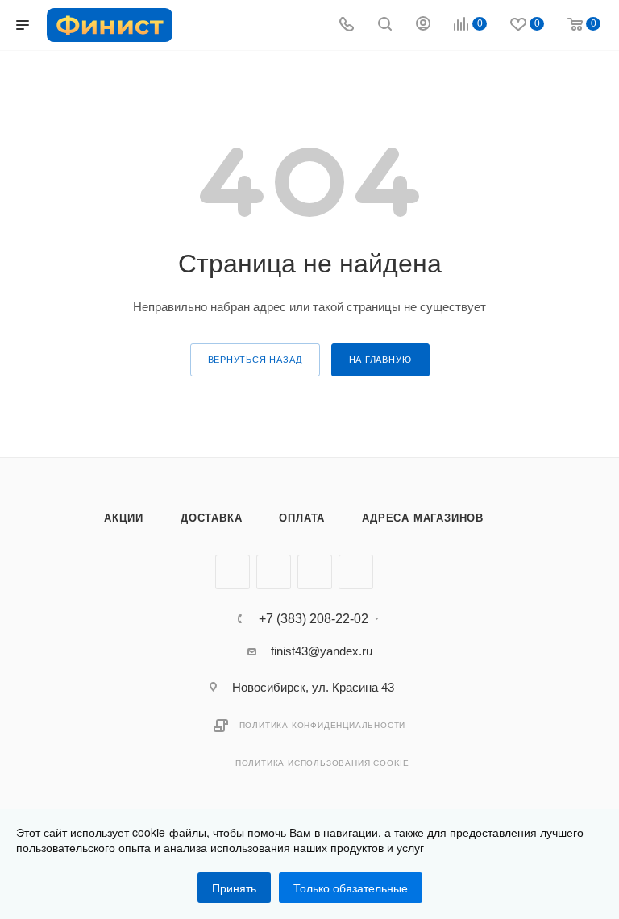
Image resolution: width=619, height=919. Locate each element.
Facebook (273, 572)
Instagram (314, 572)
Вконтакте (232, 572)
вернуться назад (255, 359)
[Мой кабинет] (423, 25)
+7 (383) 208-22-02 (313, 619)
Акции (123, 518)
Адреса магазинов (423, 518)
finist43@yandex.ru (321, 651)
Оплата (302, 518)
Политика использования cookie (322, 763)
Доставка (211, 518)
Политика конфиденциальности (322, 725)
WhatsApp (356, 572)
